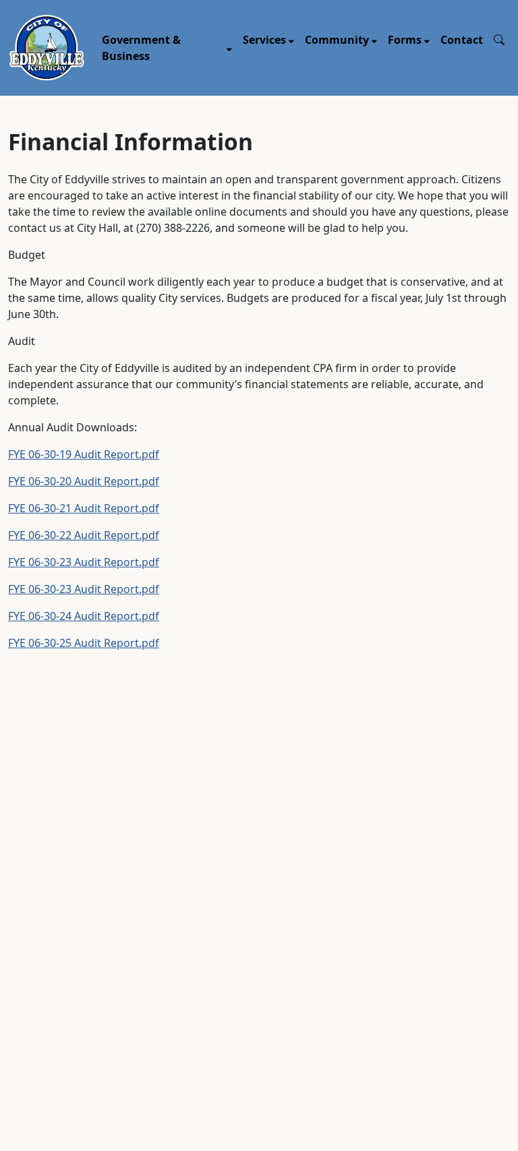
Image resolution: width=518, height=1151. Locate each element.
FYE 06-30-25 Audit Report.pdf (83, 642)
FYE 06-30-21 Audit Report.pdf (83, 508)
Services (264, 39)
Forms (405, 39)
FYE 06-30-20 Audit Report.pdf (83, 481)
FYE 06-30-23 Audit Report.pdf (83, 562)
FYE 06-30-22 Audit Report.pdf (83, 535)
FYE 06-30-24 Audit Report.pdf (83, 616)
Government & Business (141, 47)
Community (337, 39)
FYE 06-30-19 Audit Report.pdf (83, 454)
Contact (461, 39)
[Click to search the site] (499, 39)
